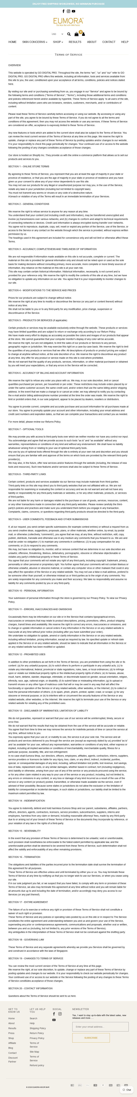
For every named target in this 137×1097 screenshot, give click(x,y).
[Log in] (83, 34)
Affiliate (12, 1043)
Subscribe (91, 1037)
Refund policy (37, 1065)
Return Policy (37, 1033)
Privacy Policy (37, 1038)
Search (33, 1018)
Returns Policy (52, 421)
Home (13, 41)
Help (124, 41)
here (73, 996)
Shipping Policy (38, 1028)
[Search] (69, 34)
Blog (10, 1048)
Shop (11, 1038)
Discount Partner (13, 1059)
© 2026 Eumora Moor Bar (37, 1087)
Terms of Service (34, 1045)
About (92, 41)
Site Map (34, 1051)
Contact (108, 41)
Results (75, 41)
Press (11, 1033)
